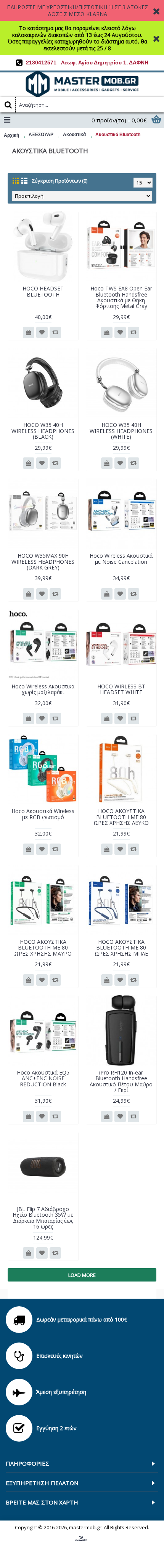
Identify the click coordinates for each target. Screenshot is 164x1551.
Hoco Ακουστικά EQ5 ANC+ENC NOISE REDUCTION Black (43, 1078)
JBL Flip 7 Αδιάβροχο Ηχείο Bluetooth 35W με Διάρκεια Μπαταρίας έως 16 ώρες (43, 1217)
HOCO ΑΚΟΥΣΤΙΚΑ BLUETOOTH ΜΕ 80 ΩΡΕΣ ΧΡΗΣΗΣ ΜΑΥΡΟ (43, 947)
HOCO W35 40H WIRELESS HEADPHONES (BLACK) (42, 430)
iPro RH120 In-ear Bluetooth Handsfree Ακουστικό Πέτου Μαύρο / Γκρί (121, 1081)
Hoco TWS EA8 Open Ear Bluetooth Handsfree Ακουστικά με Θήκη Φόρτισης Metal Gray (121, 297)
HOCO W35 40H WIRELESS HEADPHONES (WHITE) (121, 430)
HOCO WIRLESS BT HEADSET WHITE (121, 689)
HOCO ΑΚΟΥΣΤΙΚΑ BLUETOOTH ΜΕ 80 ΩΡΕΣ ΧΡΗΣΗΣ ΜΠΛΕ (121, 947)
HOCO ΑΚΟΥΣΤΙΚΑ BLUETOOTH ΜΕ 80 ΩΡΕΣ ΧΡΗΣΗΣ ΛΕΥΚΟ (121, 816)
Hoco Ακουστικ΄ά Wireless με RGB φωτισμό (42, 813)
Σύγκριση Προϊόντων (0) (59, 180)
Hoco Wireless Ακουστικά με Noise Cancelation (121, 558)
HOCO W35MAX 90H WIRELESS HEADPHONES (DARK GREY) (42, 561)
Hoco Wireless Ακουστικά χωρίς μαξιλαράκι (42, 689)
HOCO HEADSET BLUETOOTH (43, 291)
